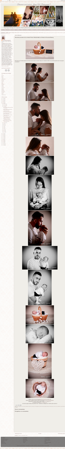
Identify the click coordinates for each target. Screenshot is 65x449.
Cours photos (34, 29)
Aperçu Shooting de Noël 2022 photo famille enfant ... (7, 113)
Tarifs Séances (25, 29)
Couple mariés (40, 32)
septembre (4, 122)
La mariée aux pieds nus (5, 439)
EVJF (9, 33)
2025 (3, 99)
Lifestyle (33, 32)
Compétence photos (47, 440)
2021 (3, 133)
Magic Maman (25, 439)
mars (4, 129)
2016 (3, 139)
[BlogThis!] (18, 405)
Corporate (55, 32)
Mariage (20, 29)
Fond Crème (23, 406)
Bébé (15, 32)
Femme (30, 32)
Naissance (27, 32)
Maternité (10, 32)
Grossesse (21, 32)
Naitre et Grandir (25, 440)
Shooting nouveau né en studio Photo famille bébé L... (7, 121)
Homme (5, 33)
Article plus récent (18, 433)
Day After (47, 32)
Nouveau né (33, 406)
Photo (45, 441)
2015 (3, 140)
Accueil (39, 433)
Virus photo (46, 443)
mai (3, 127)
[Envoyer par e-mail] (17, 405)
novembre (4, 105)
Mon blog (3, 29)
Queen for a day (4, 443)
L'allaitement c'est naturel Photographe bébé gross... (7, 119)
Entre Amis (7, 33)
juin (3, 126)
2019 (3, 135)
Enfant (24, 32)
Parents (24, 442)
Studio (7, 32)
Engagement (2, 33)
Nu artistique (3, 91)
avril (4, 128)
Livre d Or (39, 29)
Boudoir (44, 32)
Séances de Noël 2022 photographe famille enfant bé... (7, 111)
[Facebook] (6, 70)
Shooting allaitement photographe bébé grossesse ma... (7, 109)
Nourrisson (30, 406)
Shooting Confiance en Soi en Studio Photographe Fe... (7, 117)
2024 (3, 100)
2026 (3, 98)
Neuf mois (24, 441)
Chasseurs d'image (47, 439)
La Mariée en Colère (4, 440)
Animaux (58, 32)
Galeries (43, 29)
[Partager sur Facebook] (20, 405)
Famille (18, 32)
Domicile (49, 32)
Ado (53, 32)
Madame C (3, 441)
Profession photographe (48, 442)
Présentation (7, 29)
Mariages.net (3, 442)
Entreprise (29, 29)
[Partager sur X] (19, 405)
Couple (52, 32)
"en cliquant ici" (44, 402)
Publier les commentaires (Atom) (23, 435)
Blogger (48, 445)
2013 (3, 142)
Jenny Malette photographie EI (6, 40)
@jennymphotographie (45, 399)
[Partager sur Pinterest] (21, 405)
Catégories (16, 29)
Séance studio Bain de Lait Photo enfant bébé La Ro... (7, 115)
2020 (3, 134)
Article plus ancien (61, 433)
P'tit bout (36, 32)
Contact (12, 29)
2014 (3, 141)
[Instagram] (9, 70)
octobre (4, 106)
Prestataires (47, 29)
